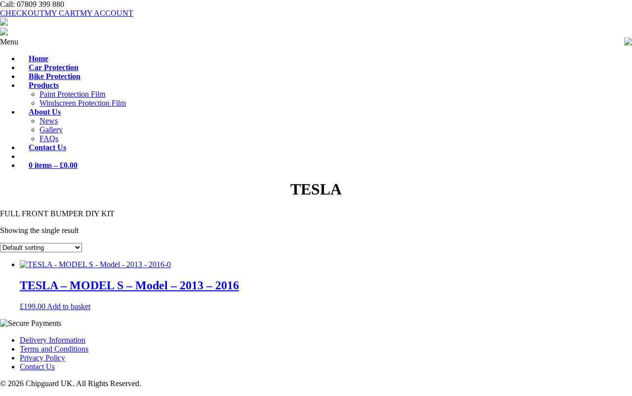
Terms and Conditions (54, 349)
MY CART (62, 13)
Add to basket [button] (68, 306)
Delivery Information (52, 340)
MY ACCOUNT (106, 13)
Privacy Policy (42, 358)
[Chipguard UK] (4, 23)
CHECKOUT (22, 13)
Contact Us (37, 366)
